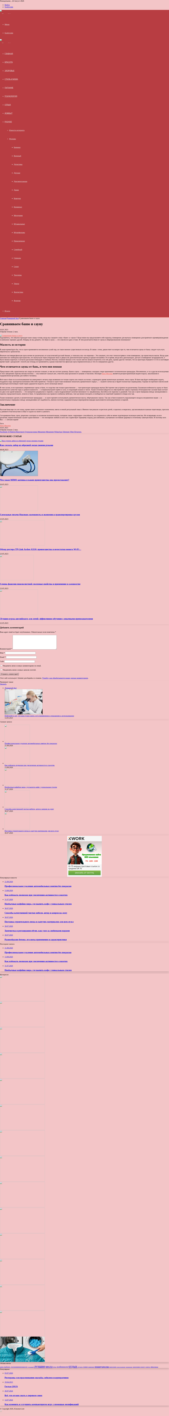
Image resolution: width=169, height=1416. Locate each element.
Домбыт (8, 113)
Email (3, 657)
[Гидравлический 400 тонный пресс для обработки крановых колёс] (22, 1310)
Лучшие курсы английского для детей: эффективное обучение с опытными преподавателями (46, 618)
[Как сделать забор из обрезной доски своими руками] (21, 441)
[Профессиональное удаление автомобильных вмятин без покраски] (17, 741)
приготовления (121, 1367)
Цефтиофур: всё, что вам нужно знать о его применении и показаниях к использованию (39, 716)
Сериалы (17, 258)
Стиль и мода (11, 79)
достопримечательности (19, 1367)
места (49, 1366)
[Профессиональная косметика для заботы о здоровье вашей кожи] (22, 1181)
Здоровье (9, 71)
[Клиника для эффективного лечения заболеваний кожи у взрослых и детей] (22, 1284)
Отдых (8, 105)
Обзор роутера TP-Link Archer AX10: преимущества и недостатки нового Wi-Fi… (40, 549)
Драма (16, 190)
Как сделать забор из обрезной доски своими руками (26, 445)
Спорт (16, 267)
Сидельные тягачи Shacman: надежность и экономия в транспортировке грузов (40, 514)
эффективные (154, 1367)
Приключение (19, 241)
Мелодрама (18, 215)
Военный (17, 156)
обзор (54, 1367)
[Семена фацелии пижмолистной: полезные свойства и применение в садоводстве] (17, 580)
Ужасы (16, 284)
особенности (62, 1367)
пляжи (85, 1367)
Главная (3, 318)
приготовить (112, 1367)
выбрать (7, 1367)
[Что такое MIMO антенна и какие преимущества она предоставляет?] (19, 475)
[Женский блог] (6, 14)
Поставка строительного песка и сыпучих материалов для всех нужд (32, 831)
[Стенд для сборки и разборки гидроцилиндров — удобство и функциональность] (22, 1258)
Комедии (17, 198)
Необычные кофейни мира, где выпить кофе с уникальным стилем (31, 787)
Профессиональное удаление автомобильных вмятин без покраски (31, 743)
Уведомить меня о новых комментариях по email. (22, 666)
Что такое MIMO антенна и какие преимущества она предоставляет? (34, 480)
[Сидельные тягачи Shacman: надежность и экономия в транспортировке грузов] (19, 510)
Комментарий (6, 649)
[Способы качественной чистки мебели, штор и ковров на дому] (17, 807)
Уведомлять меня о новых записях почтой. (19, 670)
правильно (91, 1367)
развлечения (136, 1367)
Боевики (17, 147)
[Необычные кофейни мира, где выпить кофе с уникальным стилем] (17, 785)
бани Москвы (107, 374)
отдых (73, 1366)
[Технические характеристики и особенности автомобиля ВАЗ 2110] (22, 1335)
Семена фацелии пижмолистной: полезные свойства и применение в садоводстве (40, 584)
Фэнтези (17, 301)
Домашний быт (13, 318)
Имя (2, 653)
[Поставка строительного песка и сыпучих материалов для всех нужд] (17, 829)
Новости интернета (16, 130)
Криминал (18, 207)
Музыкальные (19, 224)
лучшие (39, 1366)
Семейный (18, 250)
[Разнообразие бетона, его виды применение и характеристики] (22, 1155)
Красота (9, 62)
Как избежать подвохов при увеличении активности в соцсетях (30, 765)
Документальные (20, 181)
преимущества (102, 1366)
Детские (17, 173)
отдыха (80, 1367)
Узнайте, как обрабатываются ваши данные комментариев (65, 678)
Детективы (18, 164)
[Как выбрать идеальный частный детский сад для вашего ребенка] (22, 1207)
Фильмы (12, 139)
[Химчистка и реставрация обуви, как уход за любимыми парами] (22, 1129)
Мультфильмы (19, 232)
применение (129, 1367)
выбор (2, 1367)
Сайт (2, 661)
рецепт (142, 1367)
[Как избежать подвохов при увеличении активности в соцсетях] (17, 763)
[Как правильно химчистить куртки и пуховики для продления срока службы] (22, 1361)
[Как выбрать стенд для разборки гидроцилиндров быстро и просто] (22, 1232)
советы (147, 1367)
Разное (8, 122)
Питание (9, 88)
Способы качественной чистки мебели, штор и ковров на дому (29, 809)
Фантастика (18, 292)
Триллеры (18, 275)
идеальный (31, 1367)
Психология (11, 96)
